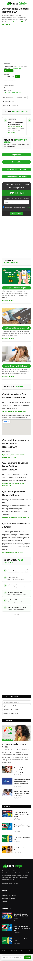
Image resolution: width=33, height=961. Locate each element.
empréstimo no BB (16, 22)
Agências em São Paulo (9, 706)
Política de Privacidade (8, 898)
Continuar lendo (7, 300)
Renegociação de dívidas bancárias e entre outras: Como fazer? (22, 793)
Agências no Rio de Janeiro (11, 709)
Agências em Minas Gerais (10, 713)
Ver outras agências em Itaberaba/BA (14, 411)
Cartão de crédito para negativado (16, 328)
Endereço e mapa (8, 97)
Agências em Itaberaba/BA (10, 105)
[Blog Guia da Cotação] (16, 3)
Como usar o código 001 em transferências (15, 517)
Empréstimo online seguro (16, 288)
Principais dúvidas (8, 101)
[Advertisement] (16, 42)
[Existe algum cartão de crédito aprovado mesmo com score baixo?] (16, 316)
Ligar (17, 77)
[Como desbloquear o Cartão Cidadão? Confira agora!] (7, 813)
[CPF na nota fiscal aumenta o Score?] (16, 733)
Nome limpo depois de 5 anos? (16, 366)
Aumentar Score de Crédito (16, 177)
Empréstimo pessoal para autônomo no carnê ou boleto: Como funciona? (22, 781)
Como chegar (8, 71)
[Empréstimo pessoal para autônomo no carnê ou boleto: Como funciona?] (7, 781)
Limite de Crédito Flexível (16, 169)
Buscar (27, 957)
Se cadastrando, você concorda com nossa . (17, 208)
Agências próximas (21, 97)
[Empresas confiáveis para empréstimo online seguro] (16, 276)
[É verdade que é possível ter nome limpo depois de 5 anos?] (16, 354)
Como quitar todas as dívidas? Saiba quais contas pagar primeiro (21, 770)
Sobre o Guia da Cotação (9, 895)
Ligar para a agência (8, 455)
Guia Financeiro (8, 739)
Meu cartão (16, 162)
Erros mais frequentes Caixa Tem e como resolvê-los (22, 827)
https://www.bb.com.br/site (12, 92)
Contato (4, 901)
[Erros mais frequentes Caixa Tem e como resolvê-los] (7, 826)
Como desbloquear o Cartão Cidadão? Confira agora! (21, 814)
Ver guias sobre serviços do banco (12, 552)
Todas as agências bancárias (11, 702)
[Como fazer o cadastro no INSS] (7, 838)
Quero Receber (16, 213)
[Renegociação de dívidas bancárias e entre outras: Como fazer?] (7, 792)
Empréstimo (16, 155)
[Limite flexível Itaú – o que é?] (7, 849)
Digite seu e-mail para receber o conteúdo (16, 198)
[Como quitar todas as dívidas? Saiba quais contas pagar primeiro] (7, 769)
